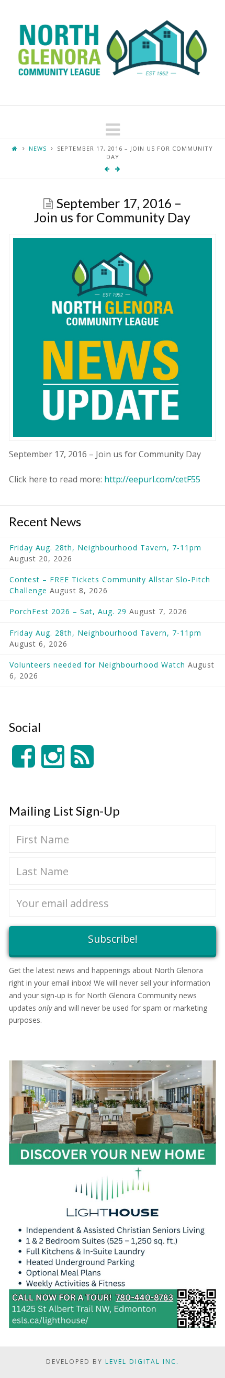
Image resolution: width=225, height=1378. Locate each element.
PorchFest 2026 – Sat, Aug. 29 (68, 611)
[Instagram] (52, 756)
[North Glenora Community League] (112, 52)
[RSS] (82, 756)
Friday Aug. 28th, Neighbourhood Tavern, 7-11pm (105, 547)
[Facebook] (23, 756)
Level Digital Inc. (142, 1361)
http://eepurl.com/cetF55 (152, 479)
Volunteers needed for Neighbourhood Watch (97, 665)
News (38, 148)
